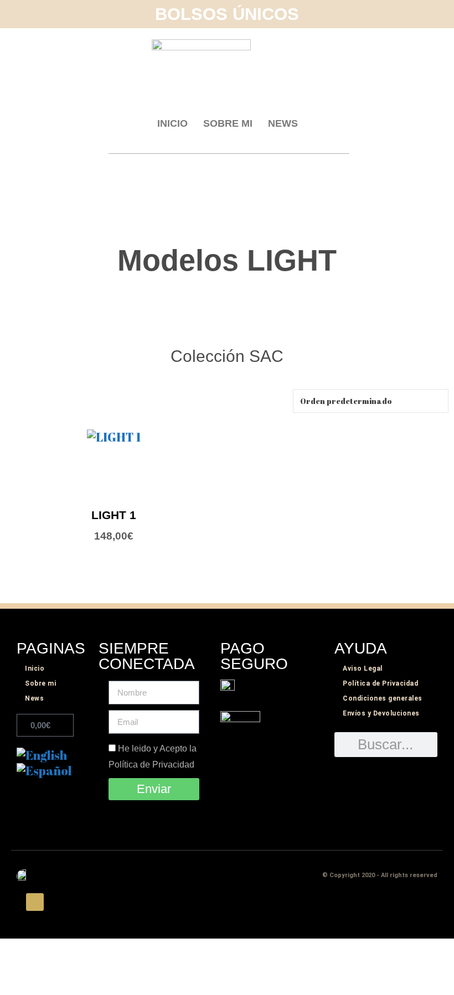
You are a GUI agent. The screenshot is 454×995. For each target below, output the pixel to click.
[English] (42, 755)
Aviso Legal (363, 668)
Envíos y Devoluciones (381, 713)
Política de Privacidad (380, 683)
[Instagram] (35, 902)
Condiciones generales (382, 698)
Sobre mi (227, 123)
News (283, 123)
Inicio (172, 123)
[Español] (44, 771)
